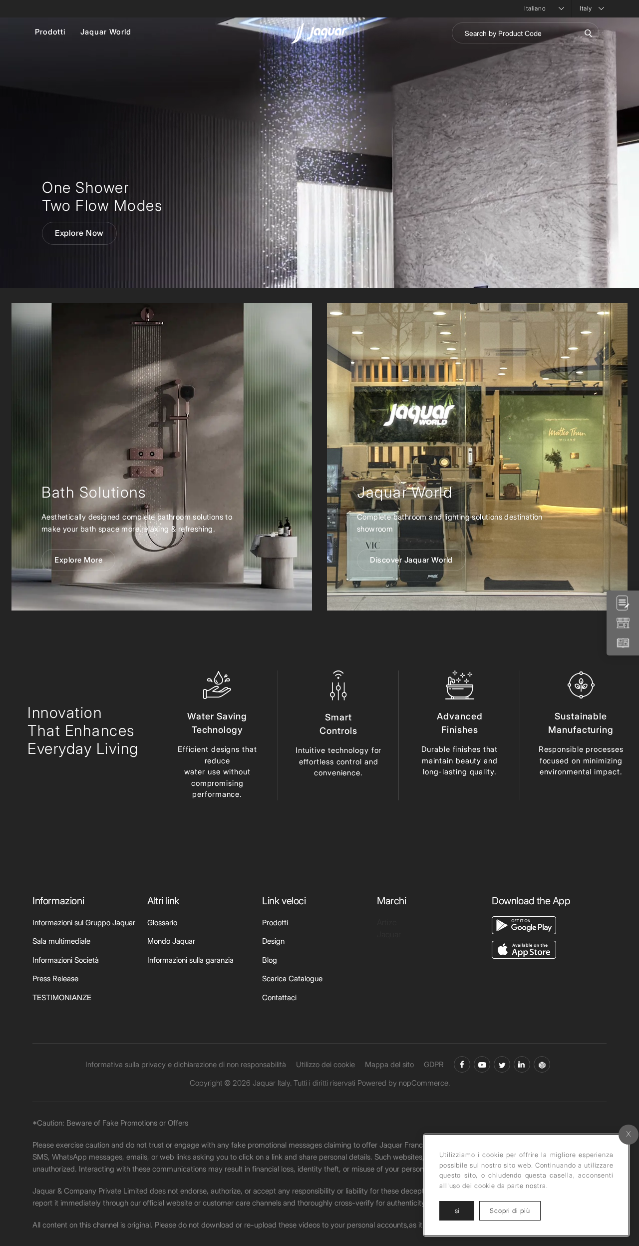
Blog (269, 960)
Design (273, 941)
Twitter (502, 1064)
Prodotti (50, 31)
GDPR (434, 1064)
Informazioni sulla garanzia (190, 960)
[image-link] (524, 924)
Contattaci (279, 997)
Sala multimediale (61, 941)
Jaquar (389, 934)
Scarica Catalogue (292, 978)
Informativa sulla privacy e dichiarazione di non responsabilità (185, 1064)
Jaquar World (105, 31)
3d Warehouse (542, 1064)
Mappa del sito (389, 1064)
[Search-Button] (588, 33)
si (457, 1211)
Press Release (55, 978)
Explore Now (79, 233)
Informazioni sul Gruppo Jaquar (83, 922)
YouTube (482, 1064)
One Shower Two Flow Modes (102, 196)
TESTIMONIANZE (61, 997)
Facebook (462, 1064)
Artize (387, 922)
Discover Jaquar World (411, 560)
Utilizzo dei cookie (325, 1064)
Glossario (162, 922)
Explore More (78, 560)
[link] (161, 457)
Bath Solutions (93, 492)
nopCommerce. (424, 1083)
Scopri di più (515, 1210)
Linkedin (522, 1064)
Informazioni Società (65, 960)
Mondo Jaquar (171, 941)
